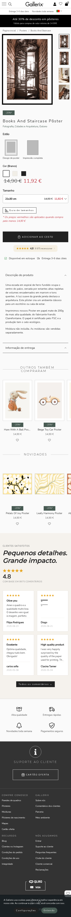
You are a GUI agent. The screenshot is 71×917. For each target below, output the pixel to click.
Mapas (5, 823)
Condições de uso (10, 858)
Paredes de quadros (11, 800)
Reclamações (42, 869)
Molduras (6, 811)
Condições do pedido (12, 852)
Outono (43, 126)
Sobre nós (40, 800)
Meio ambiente (43, 817)
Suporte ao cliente (44, 846)
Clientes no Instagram (12, 846)
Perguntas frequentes (46, 852)
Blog (4, 841)
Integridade (7, 864)
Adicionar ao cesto (37, 236)
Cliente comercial (44, 864)
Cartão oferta (38, 774)
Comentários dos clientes (48, 806)
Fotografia (8, 126)
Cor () (10, 166)
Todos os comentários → (35, 684)
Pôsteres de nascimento (13, 817)
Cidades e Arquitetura (26, 126)
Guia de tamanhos (21, 210)
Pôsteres (6, 806)
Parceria (39, 811)
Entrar (38, 841)
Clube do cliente (44, 858)
